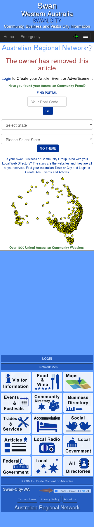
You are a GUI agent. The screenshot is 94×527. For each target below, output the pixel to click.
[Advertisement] (47, 302)
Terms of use (27, 499)
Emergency (30, 36)
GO (47, 111)
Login (6, 78)
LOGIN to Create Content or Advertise (47, 481)
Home (8, 36)
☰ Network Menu (47, 367)
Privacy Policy (49, 499)
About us (70, 499)
